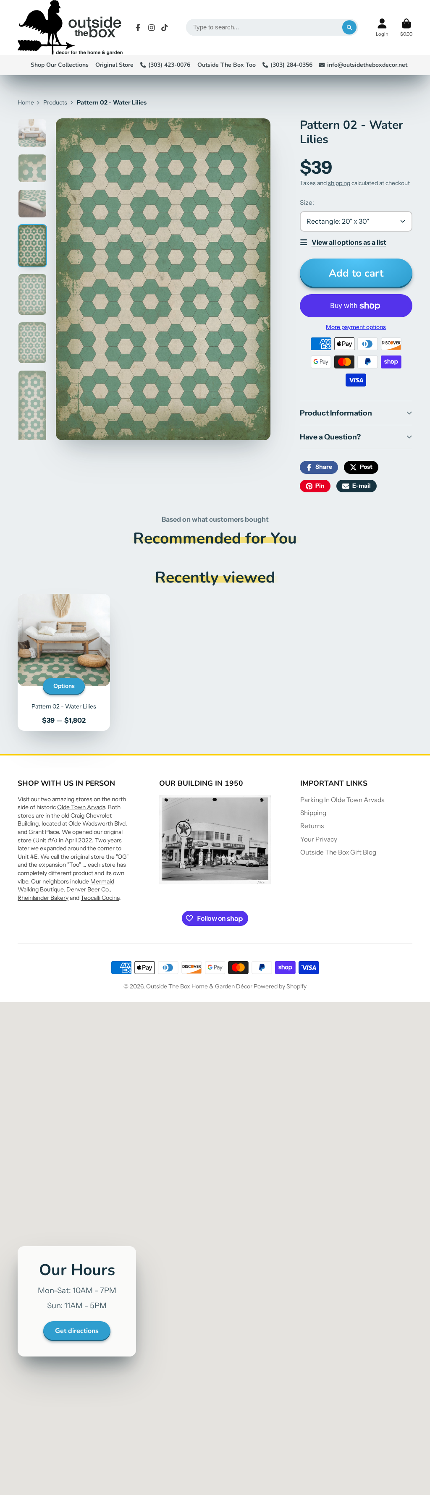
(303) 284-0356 (291, 65)
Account (382, 27)
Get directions (77, 1331)
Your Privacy (318, 839)
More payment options (356, 327)
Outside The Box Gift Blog (338, 852)
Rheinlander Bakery (43, 898)
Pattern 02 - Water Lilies (64, 662)
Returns (312, 826)
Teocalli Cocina (100, 898)
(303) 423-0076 (169, 65)
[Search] (349, 27)
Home (26, 102)
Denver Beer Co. (88, 889)
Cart (406, 27)
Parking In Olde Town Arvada (342, 800)
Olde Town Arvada (81, 807)
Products (55, 102)
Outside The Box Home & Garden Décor (199, 986)
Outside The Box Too (226, 65)
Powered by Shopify (280, 986)
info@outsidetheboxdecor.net (367, 65)
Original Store (114, 65)
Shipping (313, 813)
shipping (339, 183)
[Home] (70, 27)
